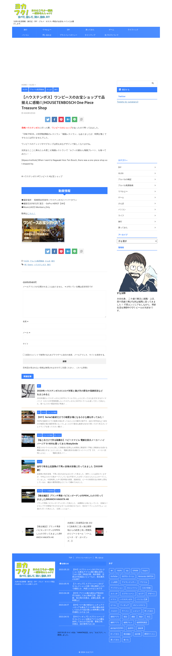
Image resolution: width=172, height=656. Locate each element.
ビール (113, 605)
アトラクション (117, 588)
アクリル (143, 582)
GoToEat (114, 576)
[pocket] (61, 119)
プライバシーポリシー (68, 35)
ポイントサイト (139, 605)
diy (127, 570)
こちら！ (32, 213)
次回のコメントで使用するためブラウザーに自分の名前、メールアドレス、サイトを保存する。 (65, 355)
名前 (25, 321)
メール (26, 332)
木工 (148, 617)
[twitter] (47, 119)
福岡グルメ (128, 622)
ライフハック (133, 30)
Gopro (30, 264)
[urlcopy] (81, 119)
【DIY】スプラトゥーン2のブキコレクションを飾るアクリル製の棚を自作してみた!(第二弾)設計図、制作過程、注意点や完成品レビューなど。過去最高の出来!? (88, 574)
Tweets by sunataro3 (127, 101)
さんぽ (47, 261)
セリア (141, 594)
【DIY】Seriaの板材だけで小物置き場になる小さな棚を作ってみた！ (70, 417)
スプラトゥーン (128, 594)
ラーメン (125, 611)
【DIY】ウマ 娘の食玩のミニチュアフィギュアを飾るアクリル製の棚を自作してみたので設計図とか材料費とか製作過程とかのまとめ (88, 608)
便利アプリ (115, 617)
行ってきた (115, 634)
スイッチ (114, 594)
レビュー (136, 611)
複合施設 (127, 634)
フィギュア (124, 605)
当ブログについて (112, 35)
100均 (119, 570)
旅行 (25, 30)
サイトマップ (90, 35)
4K (25, 264)
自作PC (131, 628)
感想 (133, 617)
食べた (126, 640)
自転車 (140, 628)
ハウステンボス (40, 264)
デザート (151, 594)
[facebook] (54, 119)
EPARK (135, 570)
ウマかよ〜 (47, 30)
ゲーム (111, 30)
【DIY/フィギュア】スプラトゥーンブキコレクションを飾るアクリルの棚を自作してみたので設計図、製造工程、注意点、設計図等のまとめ (88, 620)
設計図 (137, 634)
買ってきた (90, 30)
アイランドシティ (129, 582)
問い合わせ (47, 35)
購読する (125, 89)
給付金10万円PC (117, 628)
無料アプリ (115, 622)
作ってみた (148, 611)
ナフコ (113, 599)
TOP (70, 558)
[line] (74, 119)
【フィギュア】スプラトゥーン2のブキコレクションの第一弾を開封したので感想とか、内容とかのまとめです (88, 586)
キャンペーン (132, 588)
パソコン (25, 35)
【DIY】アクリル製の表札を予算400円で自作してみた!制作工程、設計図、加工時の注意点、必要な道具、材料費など (88, 596)
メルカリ (114, 611)
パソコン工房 (142, 599)
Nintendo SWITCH (145, 576)
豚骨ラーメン (149, 634)
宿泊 (125, 617)
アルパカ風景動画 (37, 261)
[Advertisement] (86, 58)
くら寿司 (114, 582)
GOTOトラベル (128, 576)
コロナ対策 (146, 588)
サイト (25, 343)
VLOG (26, 261)
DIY (68, 30)
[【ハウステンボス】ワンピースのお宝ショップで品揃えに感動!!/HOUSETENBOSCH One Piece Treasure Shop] (68, 119)
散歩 (141, 617)
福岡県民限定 (142, 622)
